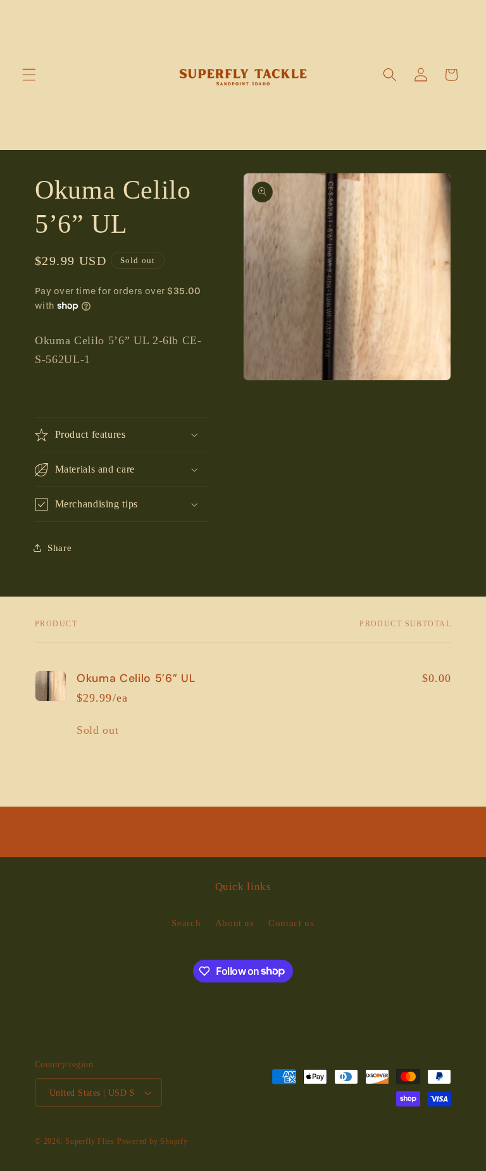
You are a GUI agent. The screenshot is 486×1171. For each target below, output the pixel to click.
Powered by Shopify (152, 1141)
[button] (29, 74)
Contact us (291, 922)
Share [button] (59, 547)
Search (186, 922)
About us (234, 922)
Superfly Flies (90, 1141)
